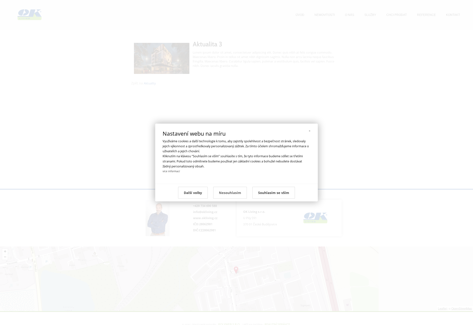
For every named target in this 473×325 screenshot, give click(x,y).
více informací (171, 171)
